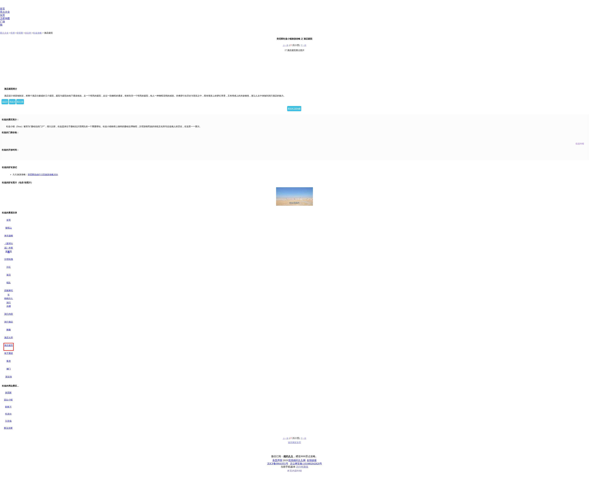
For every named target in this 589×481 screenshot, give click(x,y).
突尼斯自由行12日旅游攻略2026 (43, 174)
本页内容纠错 (294, 470)
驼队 (8, 283)
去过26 (5, 102)
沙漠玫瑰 (8, 259)
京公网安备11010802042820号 (306, 463)
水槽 (8, 306)
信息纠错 (580, 144)
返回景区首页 (294, 442)
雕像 (8, 330)
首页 (2, 8)
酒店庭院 (8, 345)
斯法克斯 (8, 428)
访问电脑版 (302, 466)
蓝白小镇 (8, 400)
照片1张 (20, 102)
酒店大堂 (8, 337)
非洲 (12, 33)
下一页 (303, 45)
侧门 (8, 369)
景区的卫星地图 (294, 109)
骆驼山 (8, 228)
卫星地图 (5, 18)
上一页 (285, 45)
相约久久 (288, 456)
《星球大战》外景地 (8, 247)
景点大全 (5, 12)
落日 (8, 275)
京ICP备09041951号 (277, 463)
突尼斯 (20, 33)
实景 (2, 15)
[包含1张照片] (294, 196)
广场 (2, 21)
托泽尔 (8, 414)
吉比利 (28, 33)
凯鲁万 (8, 407)
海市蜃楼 (8, 236)
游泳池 (8, 377)
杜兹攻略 (37, 33)
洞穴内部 (8, 314)
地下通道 (8, 353)
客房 (8, 361)
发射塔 (8, 251)
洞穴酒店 (8, 322)
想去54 (12, 102)
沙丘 (8, 267)
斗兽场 (8, 421)
